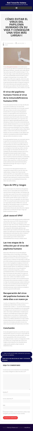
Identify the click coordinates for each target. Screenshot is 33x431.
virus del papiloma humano (11, 67)
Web (4, 405)
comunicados (10, 43)
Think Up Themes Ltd (12, 427)
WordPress (27, 427)
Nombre (5, 392)
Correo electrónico (8, 398)
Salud (6, 45)
